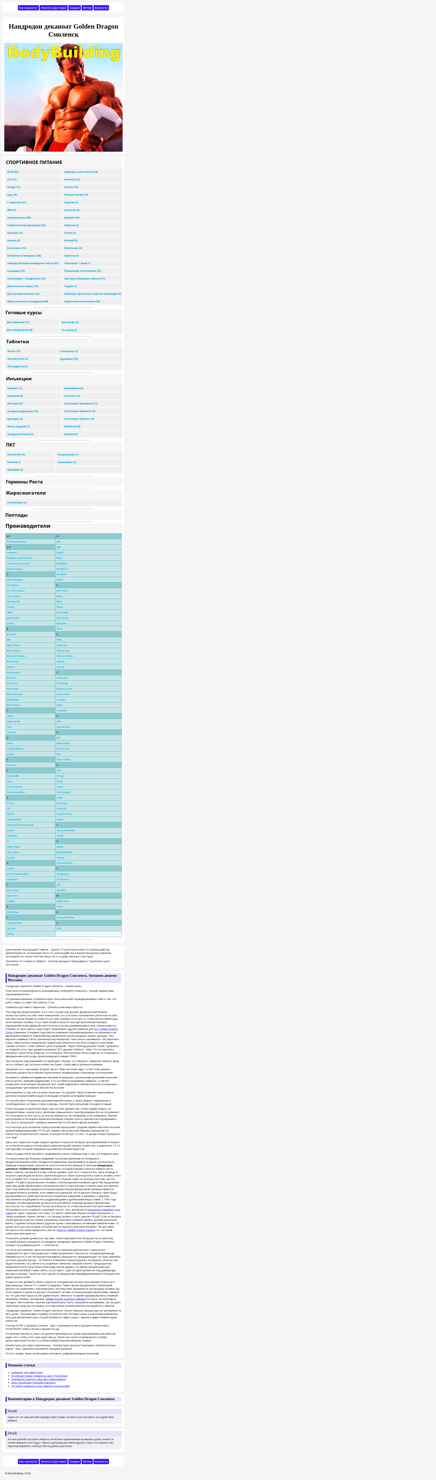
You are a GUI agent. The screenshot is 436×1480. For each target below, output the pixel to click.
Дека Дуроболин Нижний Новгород (33, 1382)
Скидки (75, 7)
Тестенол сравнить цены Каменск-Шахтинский (40, 1386)
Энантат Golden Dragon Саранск (76, 1230)
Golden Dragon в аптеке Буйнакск (66, 1299)
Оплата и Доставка (53, 7)
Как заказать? (28, 7)
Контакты (101, 7)
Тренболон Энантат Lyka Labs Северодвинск (38, 1379)
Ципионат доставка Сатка (27, 1372)
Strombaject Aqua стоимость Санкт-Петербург (39, 1375)
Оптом (87, 7)
